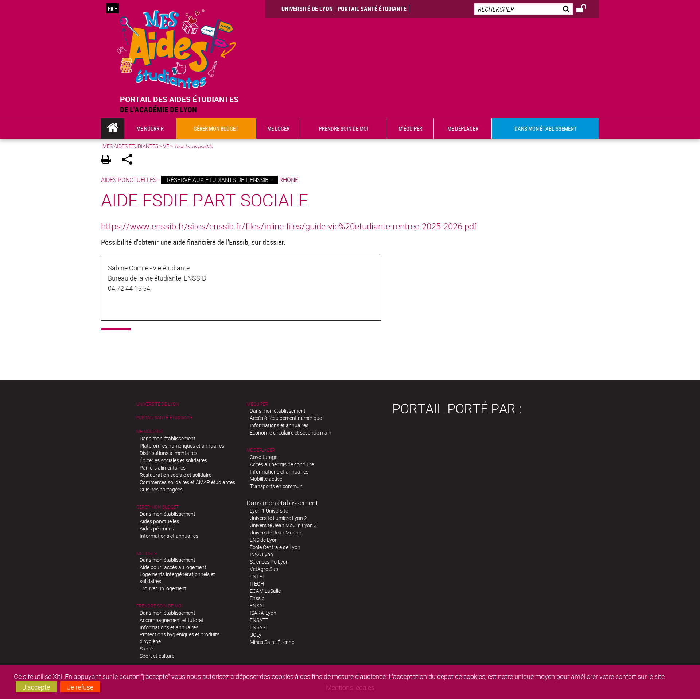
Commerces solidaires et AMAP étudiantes (187, 482)
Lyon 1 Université (269, 510)
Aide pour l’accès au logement (173, 567)
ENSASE (259, 627)
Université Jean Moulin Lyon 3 (283, 525)
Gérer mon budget (157, 507)
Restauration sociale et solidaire (175, 474)
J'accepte (36, 687)
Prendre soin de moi (159, 606)
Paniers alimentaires (163, 467)
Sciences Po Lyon (269, 561)
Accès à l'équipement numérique (286, 417)
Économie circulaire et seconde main (290, 432)
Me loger (146, 553)
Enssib (257, 598)
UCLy (255, 634)
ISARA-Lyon (263, 612)
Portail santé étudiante (372, 9)
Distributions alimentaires (168, 452)
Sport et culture (157, 655)
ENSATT (259, 620)
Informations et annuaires (169, 535)
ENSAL (257, 605)
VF (166, 146)
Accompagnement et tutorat (172, 620)
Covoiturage (263, 456)
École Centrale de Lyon (275, 547)
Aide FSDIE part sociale (204, 200)
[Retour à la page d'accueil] (176, 47)
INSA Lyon (261, 554)
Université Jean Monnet (276, 532)
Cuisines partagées (161, 489)
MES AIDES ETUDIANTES (130, 146)
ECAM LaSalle (265, 590)
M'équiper (257, 404)
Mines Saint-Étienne (272, 641)
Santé (146, 648)
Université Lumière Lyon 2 (278, 517)
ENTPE (257, 576)
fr (110, 8)
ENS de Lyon (264, 539)
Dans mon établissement (167, 438)
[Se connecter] (586, 9)
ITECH (257, 583)
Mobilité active (266, 478)
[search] (523, 9)
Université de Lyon (307, 9)
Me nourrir (149, 431)
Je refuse (80, 687)
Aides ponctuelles (159, 521)
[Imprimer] (108, 160)
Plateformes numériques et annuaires (182, 445)
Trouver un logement (163, 588)
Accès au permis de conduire (282, 464)
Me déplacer (260, 450)
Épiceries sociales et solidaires (173, 460)
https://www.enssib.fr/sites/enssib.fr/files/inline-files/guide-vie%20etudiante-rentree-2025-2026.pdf (289, 226)
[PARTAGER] (129, 160)
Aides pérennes (157, 528)
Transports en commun (276, 486)
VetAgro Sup (264, 568)
